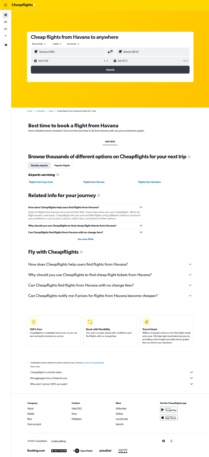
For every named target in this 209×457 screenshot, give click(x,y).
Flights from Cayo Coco (41, 182)
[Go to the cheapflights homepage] (24, 5)
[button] (5, 5)
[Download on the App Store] (169, 417)
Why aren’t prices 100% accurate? (49, 384)
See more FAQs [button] (85, 239)
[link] (163, 441)
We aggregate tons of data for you (48, 378)
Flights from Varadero (149, 182)
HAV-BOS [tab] (110, 141)
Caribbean (40, 111)
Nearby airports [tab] (39, 165)
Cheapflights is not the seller (46, 372)
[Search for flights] (5, 15)
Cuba (51, 111)
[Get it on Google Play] (169, 410)
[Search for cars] (5, 28)
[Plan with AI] (5, 35)
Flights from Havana (93, 182)
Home (29, 111)
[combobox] (39, 43)
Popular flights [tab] (62, 165)
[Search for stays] (5, 22)
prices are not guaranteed (93, 363)
